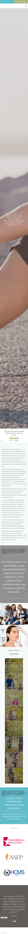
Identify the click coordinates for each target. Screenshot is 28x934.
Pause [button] (1, 441)
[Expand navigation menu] (26, 6)
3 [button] (15, 921)
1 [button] (12, 921)
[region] (14, 905)
